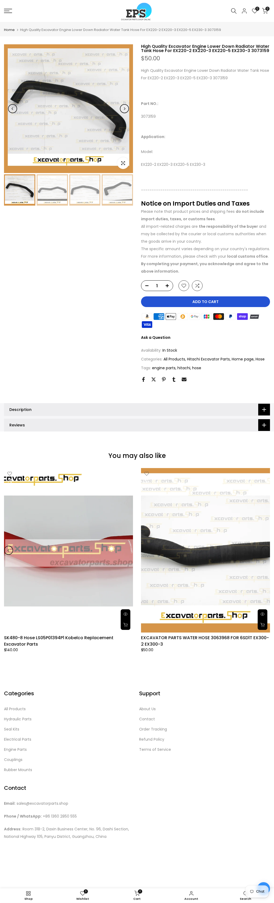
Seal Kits (11, 729)
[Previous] (12, 108)
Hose (260, 359)
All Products (174, 359)
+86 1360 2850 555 (60, 816)
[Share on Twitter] (153, 379)
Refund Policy (151, 739)
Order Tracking (153, 729)
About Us (147, 709)
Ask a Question (155, 337)
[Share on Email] (184, 379)
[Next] (124, 108)
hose (196, 368)
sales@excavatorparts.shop (42, 803)
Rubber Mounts (18, 769)
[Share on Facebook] (143, 379)
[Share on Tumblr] (174, 379)
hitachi (183, 368)
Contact (147, 719)
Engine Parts (15, 749)
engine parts (164, 368)
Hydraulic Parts (18, 719)
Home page (243, 359)
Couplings (13, 759)
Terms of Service (155, 749)
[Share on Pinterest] (163, 379)
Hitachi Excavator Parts (208, 359)
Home (9, 30)
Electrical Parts (17, 739)
